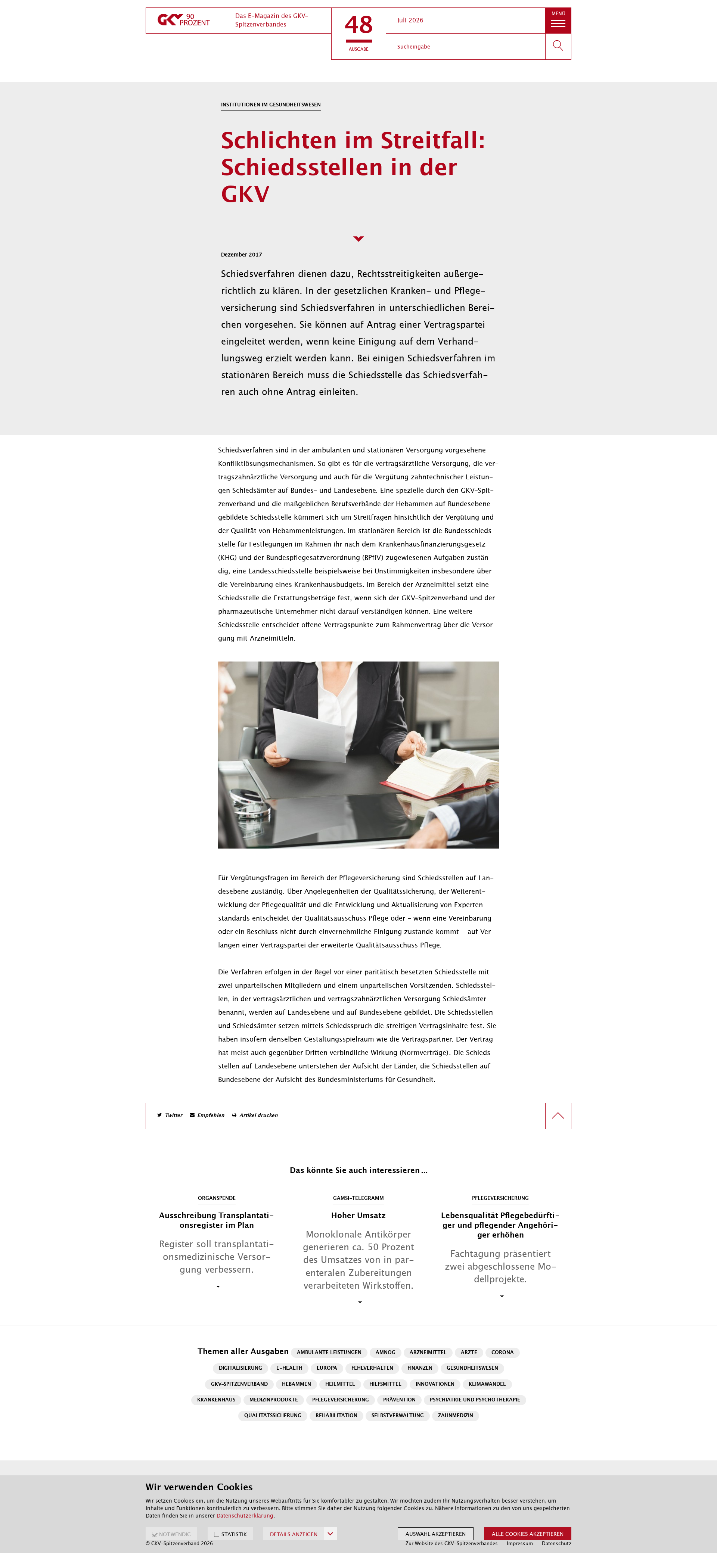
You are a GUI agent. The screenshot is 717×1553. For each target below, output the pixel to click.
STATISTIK (234, 1534)
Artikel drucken (258, 1115)
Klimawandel (487, 1384)
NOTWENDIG (175, 1534)
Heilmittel (340, 1384)
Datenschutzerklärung (245, 1515)
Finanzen (419, 1368)
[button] (358, 33)
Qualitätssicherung (272, 1415)
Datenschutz (556, 1543)
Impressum (520, 1543)
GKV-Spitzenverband (239, 1384)
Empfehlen (210, 1115)
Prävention (399, 1400)
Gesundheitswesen (472, 1368)
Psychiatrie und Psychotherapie (475, 1400)
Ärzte (469, 1352)
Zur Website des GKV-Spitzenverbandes (452, 1543)
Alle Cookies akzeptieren (528, 1534)
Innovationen (435, 1384)
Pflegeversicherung (340, 1400)
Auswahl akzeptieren (436, 1534)
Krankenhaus (216, 1400)
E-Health (289, 1368)
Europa (327, 1368)
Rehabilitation (336, 1415)
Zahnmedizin (455, 1415)
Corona (502, 1352)
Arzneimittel (428, 1352)
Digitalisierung (240, 1368)
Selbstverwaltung (398, 1415)
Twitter (173, 1115)
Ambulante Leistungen (329, 1352)
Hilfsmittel (385, 1384)
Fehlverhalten (372, 1368)
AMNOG (385, 1352)
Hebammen (296, 1384)
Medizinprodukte (273, 1400)
